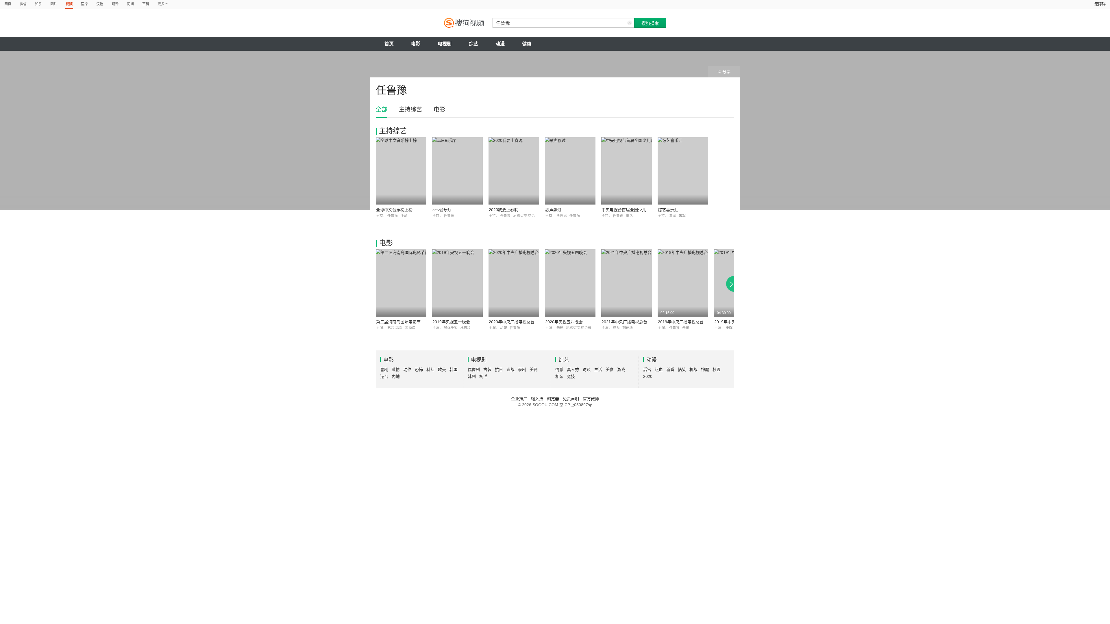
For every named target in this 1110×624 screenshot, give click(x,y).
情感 (559, 369)
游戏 (621, 369)
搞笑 (682, 369)
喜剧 (384, 369)
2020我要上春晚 (503, 209)
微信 (23, 4)
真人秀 (573, 369)
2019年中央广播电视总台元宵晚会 (689, 322)
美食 (610, 369)
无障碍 (1100, 4)
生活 (598, 369)
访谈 (586, 369)
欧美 (442, 369)
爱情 (396, 369)
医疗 (84, 4)
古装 (487, 369)
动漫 (500, 43)
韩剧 (472, 376)
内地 (396, 376)
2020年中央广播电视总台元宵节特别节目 (526, 322)
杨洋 (483, 376)
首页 (389, 43)
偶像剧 (474, 369)
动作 (407, 369)
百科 (145, 4)
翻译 (115, 4)
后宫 (647, 369)
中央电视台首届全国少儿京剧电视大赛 (636, 209)
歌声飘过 (553, 209)
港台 (384, 376)
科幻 (430, 369)
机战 (693, 369)
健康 (526, 43)
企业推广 (519, 398)
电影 (415, 43)
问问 (130, 4)
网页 (7, 4)
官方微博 (591, 398)
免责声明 (571, 398)
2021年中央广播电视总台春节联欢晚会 (636, 322)
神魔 (705, 369)
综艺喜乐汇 (668, 209)
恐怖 (419, 369)
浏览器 (553, 398)
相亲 (559, 376)
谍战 (510, 369)
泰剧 (522, 369)
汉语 (99, 4)
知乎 (38, 4)
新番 (670, 369)
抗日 (499, 369)
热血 (659, 369)
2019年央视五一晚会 (451, 322)
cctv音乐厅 (442, 209)
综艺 (473, 43)
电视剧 (445, 43)
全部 (381, 109)
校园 (717, 369)
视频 (69, 4)
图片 (53, 4)
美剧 (534, 369)
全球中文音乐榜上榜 (394, 209)
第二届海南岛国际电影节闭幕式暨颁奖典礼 (414, 322)
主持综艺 (410, 109)
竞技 (571, 376)
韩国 (453, 369)
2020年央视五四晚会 (564, 322)
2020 (647, 376)
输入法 (537, 398)
